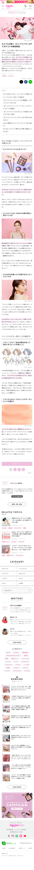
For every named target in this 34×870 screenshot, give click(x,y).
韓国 (3, 555)
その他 (21, 583)
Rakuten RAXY (10, 7)
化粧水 (8, 667)
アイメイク (11, 73)
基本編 (10, 528)
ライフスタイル (17, 671)
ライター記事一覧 (17, 496)
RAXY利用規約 (9, 829)
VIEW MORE (17, 642)
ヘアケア (4, 578)
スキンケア (5, 569)
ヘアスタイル (25, 661)
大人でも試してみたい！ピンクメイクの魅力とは (17, 94)
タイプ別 (27, 671)
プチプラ (14, 541)
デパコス (25, 667)
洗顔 (24, 528)
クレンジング (17, 528)
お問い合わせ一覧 (12, 855)
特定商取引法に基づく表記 (16, 832)
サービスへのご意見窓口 (20, 829)
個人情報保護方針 (12, 848)
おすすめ (16, 652)
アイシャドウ (19, 555)
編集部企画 (25, 652)
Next (29, 473)
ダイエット (16, 667)
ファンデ (7, 671)
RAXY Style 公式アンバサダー (13, 655)
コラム (4, 583)
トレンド (11, 76)
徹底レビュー (5, 541)
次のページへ (17, 464)
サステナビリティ (20, 855)
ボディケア (22, 573)
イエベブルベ (8, 664)
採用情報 (30, 848)
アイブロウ (21, 541)
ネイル (21, 578)
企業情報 (3, 848)
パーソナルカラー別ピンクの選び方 (13, 97)
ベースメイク (23, 569)
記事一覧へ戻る (17, 504)
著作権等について (22, 848)
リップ (16, 661)
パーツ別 (26, 664)
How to (4, 76)
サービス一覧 (4, 855)
